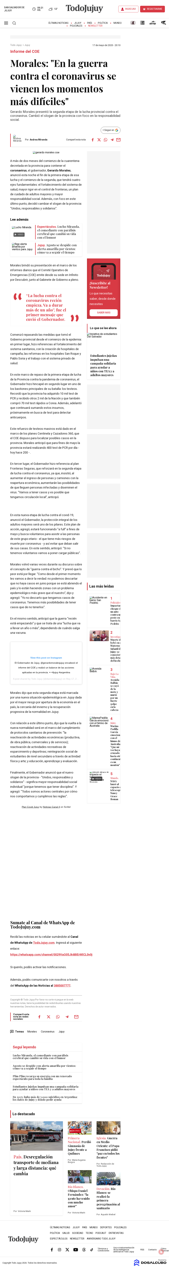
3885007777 (62, 985)
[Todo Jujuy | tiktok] (92, 1249)
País (89, 23)
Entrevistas (116, 1233)
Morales (32, 1032)
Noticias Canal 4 (51, 807)
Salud (66, 1233)
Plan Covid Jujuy (30, 807)
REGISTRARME (154, 9)
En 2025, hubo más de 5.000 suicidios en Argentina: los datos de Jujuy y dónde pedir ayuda (45, 1098)
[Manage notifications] (161, 1251)
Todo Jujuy (16, 45)
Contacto (152, 1249)
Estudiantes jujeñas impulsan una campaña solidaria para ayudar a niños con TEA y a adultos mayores (45, 1088)
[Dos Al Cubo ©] (150, 1265)
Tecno (89, 1233)
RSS (142, 1249)
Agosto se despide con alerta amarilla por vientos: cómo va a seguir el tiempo (44, 1067)
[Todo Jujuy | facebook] (52, 1249)
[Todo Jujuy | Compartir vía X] (99, 140)
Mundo (118, 23)
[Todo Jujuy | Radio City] (142, 24)
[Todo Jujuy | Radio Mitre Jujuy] (152, 24)
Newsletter (95, 26)
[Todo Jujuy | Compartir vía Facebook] (93, 140)
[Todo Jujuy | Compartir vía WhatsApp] (106, 140)
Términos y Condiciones (103, 1249)
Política (103, 23)
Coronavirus (47, 1032)
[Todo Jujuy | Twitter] (67, 1249)
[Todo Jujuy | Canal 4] (132, 24)
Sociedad (77, 1233)
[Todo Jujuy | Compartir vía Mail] (118, 140)
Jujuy (77, 23)
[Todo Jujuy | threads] (84, 1249)
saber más (103, 312)
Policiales (76, 26)
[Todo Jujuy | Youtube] (75, 1249)
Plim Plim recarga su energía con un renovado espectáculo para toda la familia (42, 1077)
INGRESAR (130, 9)
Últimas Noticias (58, 23)
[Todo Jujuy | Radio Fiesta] (164, 24)
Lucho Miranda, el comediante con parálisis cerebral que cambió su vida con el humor (40, 1057)
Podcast (101, 1233)
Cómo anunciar (165, 1249)
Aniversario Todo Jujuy (101, 1238)
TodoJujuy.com (44, 943)
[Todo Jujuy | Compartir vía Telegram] (112, 140)
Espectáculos (59, 1238)
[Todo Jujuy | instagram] (59, 1249)
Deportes (106, 1227)
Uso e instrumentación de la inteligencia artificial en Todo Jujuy (123, 1249)
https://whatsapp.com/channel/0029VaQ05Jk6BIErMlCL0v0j (51, 954)
